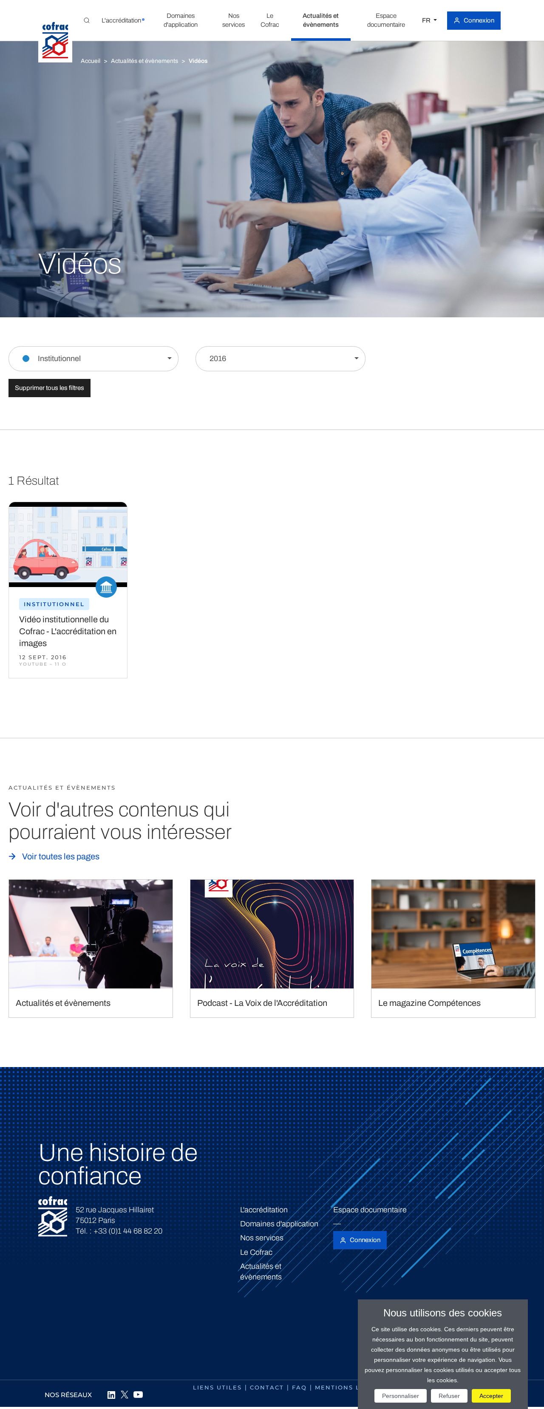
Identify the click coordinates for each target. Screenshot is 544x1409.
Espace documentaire (370, 1210)
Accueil (90, 61)
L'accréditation (264, 1210)
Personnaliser (400, 1395)
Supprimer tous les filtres (49, 387)
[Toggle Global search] (87, 20)
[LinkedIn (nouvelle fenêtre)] (111, 1394)
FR (427, 20)
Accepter (491, 1395)
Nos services (261, 1238)
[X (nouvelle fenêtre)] (124, 1394)
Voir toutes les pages (60, 856)
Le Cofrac (256, 1252)
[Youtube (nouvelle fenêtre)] (138, 1394)
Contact (267, 1387)
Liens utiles (217, 1387)
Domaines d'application (279, 1224)
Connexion (479, 20)
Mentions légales (351, 1387)
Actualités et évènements (144, 61)
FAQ (299, 1387)
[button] (121, 20)
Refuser (449, 1395)
